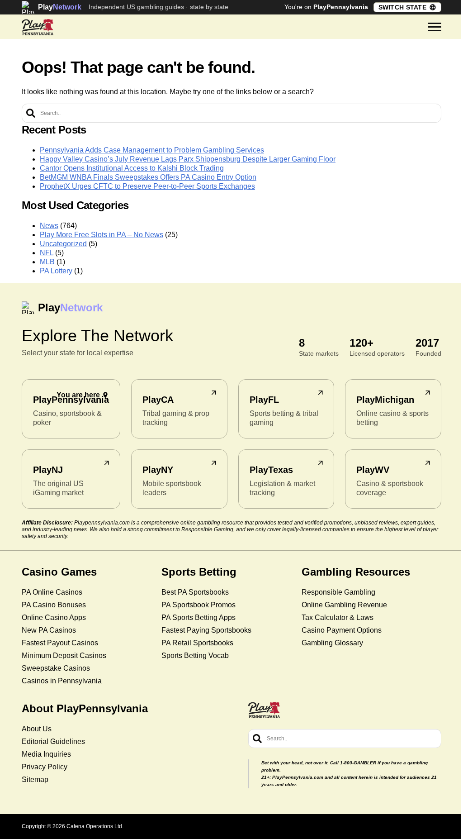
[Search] (31, 113)
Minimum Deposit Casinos (64, 655)
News (49, 225)
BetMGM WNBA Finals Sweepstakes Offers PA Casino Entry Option (148, 177)
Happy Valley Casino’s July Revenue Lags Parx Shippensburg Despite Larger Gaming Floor (187, 159)
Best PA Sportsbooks (195, 592)
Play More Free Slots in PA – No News (101, 234)
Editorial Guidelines (53, 741)
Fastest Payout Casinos (60, 643)
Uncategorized (63, 244)
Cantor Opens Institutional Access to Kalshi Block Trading (132, 168)
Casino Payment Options (342, 630)
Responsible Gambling (338, 592)
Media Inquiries (46, 754)
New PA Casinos (49, 630)
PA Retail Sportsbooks (197, 643)
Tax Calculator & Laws (337, 617)
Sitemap (35, 779)
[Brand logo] (37, 27)
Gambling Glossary (332, 643)
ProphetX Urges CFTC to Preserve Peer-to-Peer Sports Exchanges (147, 186)
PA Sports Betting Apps (198, 617)
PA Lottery (56, 271)
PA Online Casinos (52, 592)
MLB (47, 262)
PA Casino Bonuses (54, 605)
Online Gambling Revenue (344, 605)
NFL (46, 253)
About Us (37, 729)
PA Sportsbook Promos (198, 605)
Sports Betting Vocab (195, 655)
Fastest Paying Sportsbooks (206, 630)
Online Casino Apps (54, 617)
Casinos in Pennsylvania (62, 681)
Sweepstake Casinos (56, 668)
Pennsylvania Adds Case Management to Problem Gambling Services (152, 150)
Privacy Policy (44, 767)
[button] (434, 27)
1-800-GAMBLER (358, 762)
